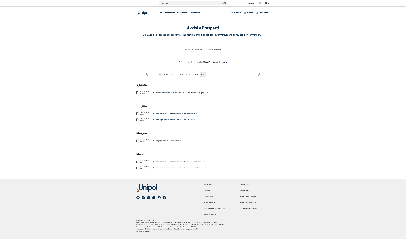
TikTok (164, 197)
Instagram (159, 197)
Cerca (225, 3)
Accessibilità (208, 184)
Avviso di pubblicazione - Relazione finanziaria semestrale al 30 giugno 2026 (180, 93)
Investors (198, 50)
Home (187, 50)
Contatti (207, 190)
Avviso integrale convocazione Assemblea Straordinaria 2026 (175, 120)
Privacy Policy (209, 202)
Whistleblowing (210, 214)
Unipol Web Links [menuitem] (267, 3)
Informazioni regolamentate (214, 208)
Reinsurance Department (249, 208)
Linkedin (143, 197)
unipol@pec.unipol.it (180, 222)
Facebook (153, 197)
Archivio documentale (248, 196)
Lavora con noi (245, 184)
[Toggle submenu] (167, 12)
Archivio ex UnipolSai (248, 202)
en (260, 3)
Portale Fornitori (246, 190)
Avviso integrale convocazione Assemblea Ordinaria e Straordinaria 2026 (179, 168)
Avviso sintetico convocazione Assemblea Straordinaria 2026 (175, 114)
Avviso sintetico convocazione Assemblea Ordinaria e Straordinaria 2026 (179, 162)
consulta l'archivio (219, 62)
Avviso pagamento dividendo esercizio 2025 (169, 141)
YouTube (138, 197)
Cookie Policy (209, 196)
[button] (146, 74)
